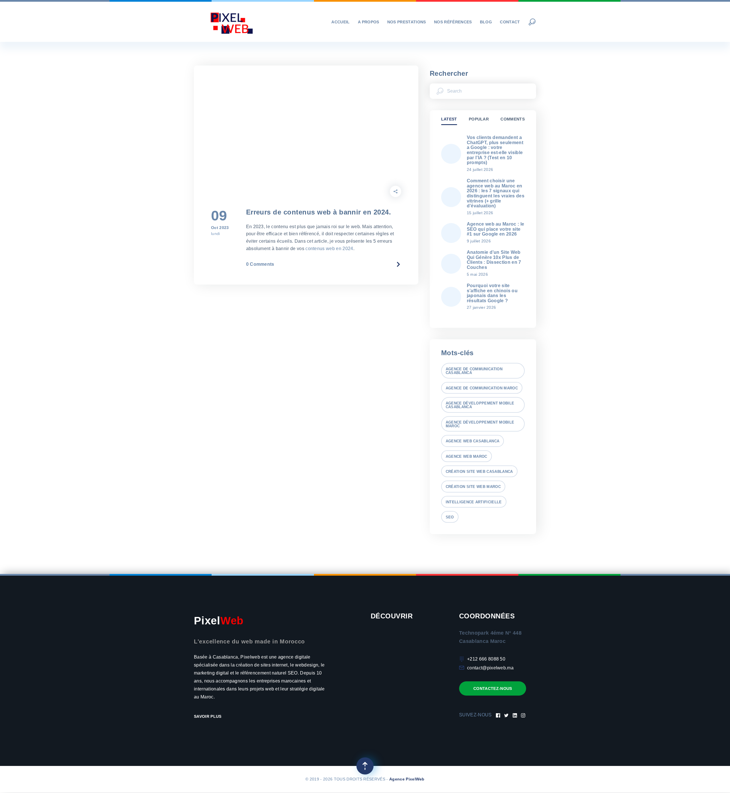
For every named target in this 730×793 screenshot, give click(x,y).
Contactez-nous (492, 688)
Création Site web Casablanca (479, 471)
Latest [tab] (449, 119)
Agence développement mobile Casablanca (480, 405)
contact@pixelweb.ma (490, 667)
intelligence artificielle (474, 502)
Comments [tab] (512, 119)
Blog (486, 22)
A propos (368, 22)
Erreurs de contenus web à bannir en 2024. (318, 212)
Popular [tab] (479, 119)
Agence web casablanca (473, 441)
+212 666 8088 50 (486, 659)
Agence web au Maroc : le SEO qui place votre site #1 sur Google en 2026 (495, 229)
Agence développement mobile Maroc (480, 424)
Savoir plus (208, 716)
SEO (450, 517)
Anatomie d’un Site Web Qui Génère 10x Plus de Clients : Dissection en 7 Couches (494, 260)
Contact (510, 22)
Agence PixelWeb (407, 779)
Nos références (453, 22)
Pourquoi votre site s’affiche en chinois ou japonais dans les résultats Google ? (492, 293)
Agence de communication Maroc (482, 388)
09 (219, 216)
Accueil (340, 22)
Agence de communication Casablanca (474, 371)
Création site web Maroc (473, 487)
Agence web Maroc (466, 456)
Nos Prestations (406, 22)
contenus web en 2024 (329, 248)
